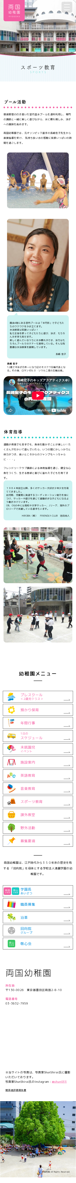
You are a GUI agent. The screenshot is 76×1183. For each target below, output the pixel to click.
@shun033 (59, 1082)
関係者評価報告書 (15, 1090)
